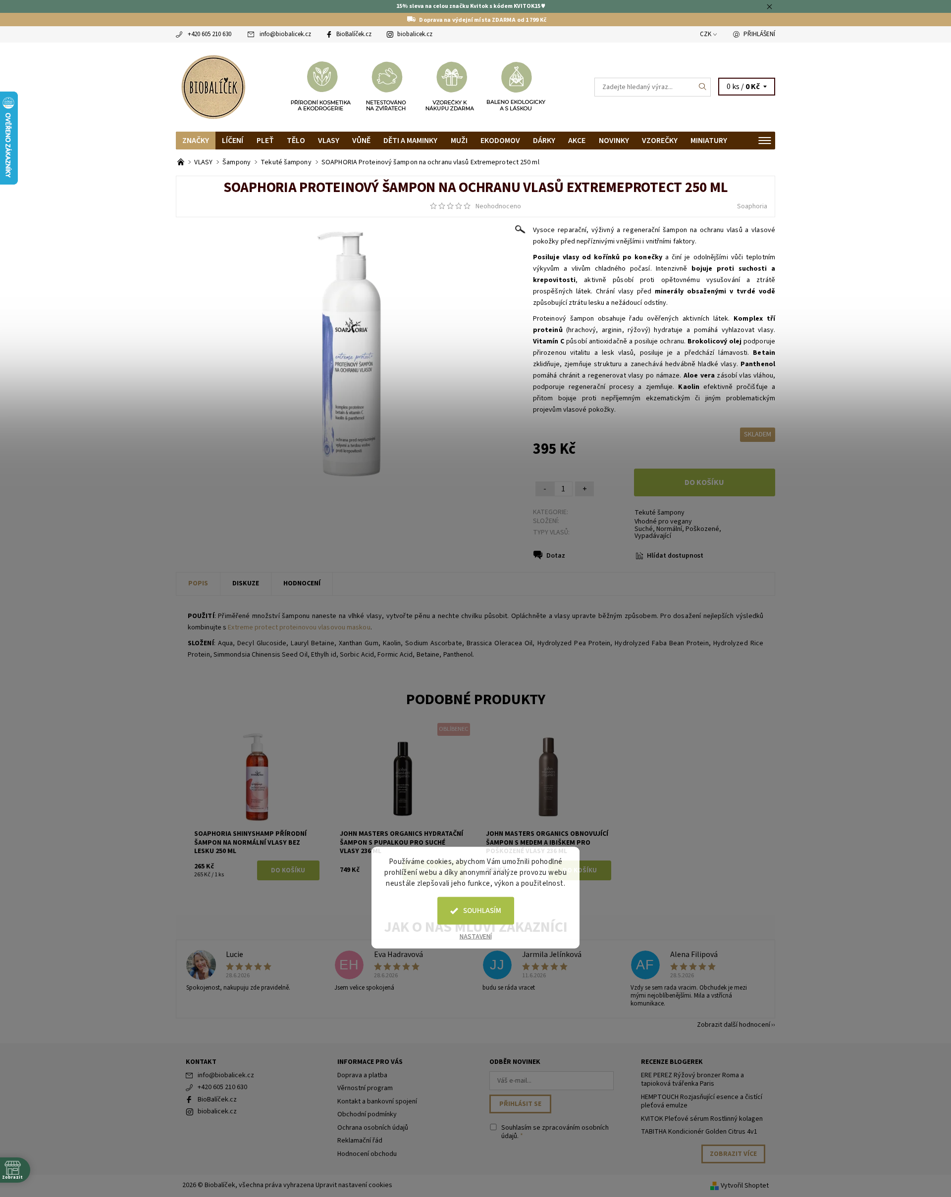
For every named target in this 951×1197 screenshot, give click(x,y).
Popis (198, 583)
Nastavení (476, 937)
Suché (643, 529)
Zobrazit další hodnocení (733, 1024)
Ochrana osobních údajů (372, 1128)
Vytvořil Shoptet (745, 1186)
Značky (195, 140)
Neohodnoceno (498, 206)
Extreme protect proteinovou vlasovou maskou (299, 627)
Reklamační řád (359, 1141)
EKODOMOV (500, 140)
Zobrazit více (733, 1154)
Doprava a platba (362, 1075)
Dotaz (555, 556)
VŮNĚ (361, 140)
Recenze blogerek (672, 1062)
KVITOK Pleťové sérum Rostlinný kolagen (702, 1119)
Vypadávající (652, 536)
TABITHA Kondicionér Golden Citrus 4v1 (699, 1132)
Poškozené (702, 529)
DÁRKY (544, 140)
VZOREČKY (660, 140)
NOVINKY (614, 140)
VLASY (328, 140)
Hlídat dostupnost (675, 556)
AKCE (576, 140)
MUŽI (459, 140)
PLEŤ (265, 140)
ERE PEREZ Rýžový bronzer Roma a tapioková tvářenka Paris (692, 1079)
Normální (669, 529)
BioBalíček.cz (353, 34)
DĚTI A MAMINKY (410, 140)
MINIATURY (708, 140)
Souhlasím (482, 911)
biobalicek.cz (414, 34)
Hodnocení (301, 583)
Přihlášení (759, 34)
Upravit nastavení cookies (354, 1185)
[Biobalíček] (213, 86)
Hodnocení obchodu (367, 1154)
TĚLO (296, 140)
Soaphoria (752, 206)
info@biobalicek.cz (285, 34)
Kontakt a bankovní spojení (377, 1101)
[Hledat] (703, 87)
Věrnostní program (365, 1088)
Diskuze (245, 583)
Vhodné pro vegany (663, 522)
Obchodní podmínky (367, 1114)
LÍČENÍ (232, 140)
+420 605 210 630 (209, 34)
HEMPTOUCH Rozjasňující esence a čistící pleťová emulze (701, 1101)
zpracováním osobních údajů (555, 1132)
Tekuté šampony (659, 513)
